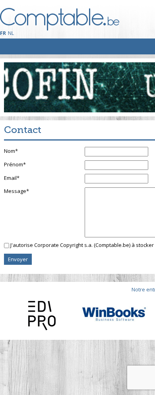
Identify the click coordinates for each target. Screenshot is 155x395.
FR (3, 33)
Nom (11, 150)
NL (11, 33)
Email (11, 177)
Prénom (15, 164)
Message (16, 191)
